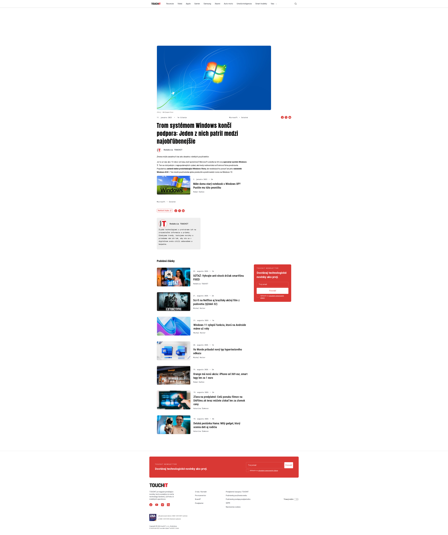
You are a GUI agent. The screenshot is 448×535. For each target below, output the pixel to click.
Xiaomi (217, 4)
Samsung (207, 4)
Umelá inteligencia (244, 4)
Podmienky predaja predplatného (238, 499)
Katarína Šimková (200, 408)
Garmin (197, 4)
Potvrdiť (272, 291)
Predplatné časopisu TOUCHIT (237, 492)
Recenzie (170, 4)
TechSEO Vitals (174, 528)
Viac (273, 4)
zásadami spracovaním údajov (268, 470)
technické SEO (155, 528)
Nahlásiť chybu (163, 210)
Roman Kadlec (198, 192)
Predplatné (199, 503)
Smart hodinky (261, 4)
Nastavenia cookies (233, 507)
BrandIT (198, 499)
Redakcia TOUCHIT (173, 149)
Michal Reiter (199, 308)
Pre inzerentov (200, 495)
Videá (180, 4)
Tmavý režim (289, 499)
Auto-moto (228, 4)
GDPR (228, 503)
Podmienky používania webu (236, 495)
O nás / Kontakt (201, 492)
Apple (188, 4)
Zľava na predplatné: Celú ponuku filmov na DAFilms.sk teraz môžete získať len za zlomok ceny (219, 400)
